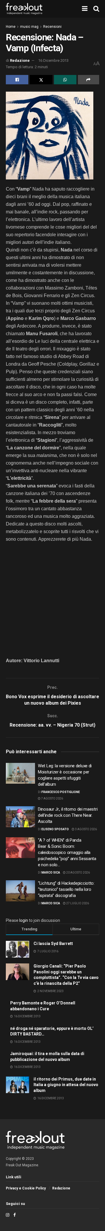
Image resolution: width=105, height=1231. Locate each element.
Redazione (20, 60)
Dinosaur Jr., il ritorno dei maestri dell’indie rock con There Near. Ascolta (67, 815)
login (23, 920)
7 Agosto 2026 (52, 798)
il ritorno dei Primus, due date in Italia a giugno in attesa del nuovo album (66, 1085)
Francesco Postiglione (60, 792)
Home (10, 27)
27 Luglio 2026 (77, 903)
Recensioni (52, 27)
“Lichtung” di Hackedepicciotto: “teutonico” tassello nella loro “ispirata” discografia (66, 889)
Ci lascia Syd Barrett (53, 943)
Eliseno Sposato (55, 829)
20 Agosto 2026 (78, 872)
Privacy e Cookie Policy (26, 1188)
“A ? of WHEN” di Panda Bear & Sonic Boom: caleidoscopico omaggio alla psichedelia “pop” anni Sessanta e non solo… (67, 852)
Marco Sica (50, 872)
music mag (29, 27)
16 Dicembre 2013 (53, 60)
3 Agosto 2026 (85, 829)
